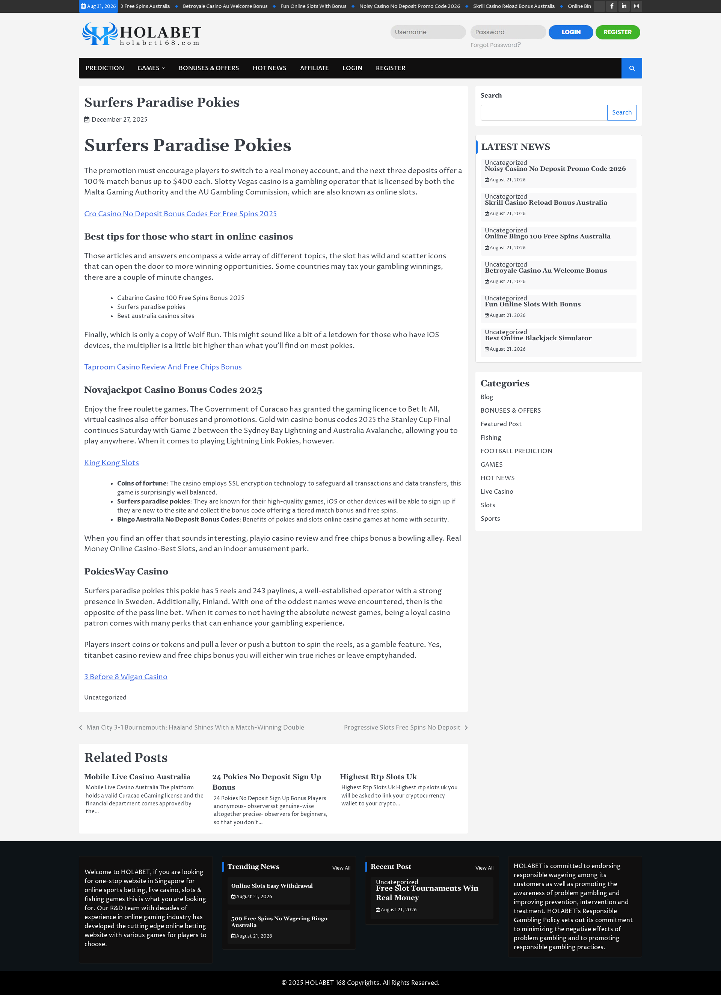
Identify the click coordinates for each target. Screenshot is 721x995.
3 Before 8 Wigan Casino (125, 677)
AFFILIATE (314, 68)
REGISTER (391, 68)
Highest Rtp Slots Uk (378, 777)
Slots (488, 505)
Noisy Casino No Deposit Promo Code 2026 (385, 6)
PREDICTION (105, 68)
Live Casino (497, 492)
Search (491, 96)
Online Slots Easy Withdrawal (272, 886)
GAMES (148, 68)
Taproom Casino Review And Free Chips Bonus (163, 367)
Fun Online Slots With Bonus (289, 6)
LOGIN (352, 68)
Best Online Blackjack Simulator (538, 338)
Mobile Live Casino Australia (137, 777)
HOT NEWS (270, 68)
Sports (490, 519)
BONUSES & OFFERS (209, 68)
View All (341, 868)
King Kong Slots (111, 463)
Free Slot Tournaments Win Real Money (427, 893)
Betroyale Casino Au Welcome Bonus (201, 6)
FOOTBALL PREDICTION (516, 451)
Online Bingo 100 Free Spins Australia (587, 6)
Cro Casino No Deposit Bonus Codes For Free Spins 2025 (180, 214)
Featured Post (501, 424)
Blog (487, 397)
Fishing (491, 438)
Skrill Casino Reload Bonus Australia (490, 6)
